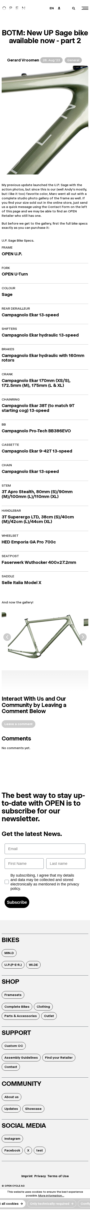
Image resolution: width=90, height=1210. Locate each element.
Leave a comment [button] (18, 724)
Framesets (13, 995)
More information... (51, 1195)
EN (52, 8)
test (39, 1150)
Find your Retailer (59, 1058)
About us (11, 1097)
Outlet (49, 1016)
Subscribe (17, 902)
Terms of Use (58, 1176)
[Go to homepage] (14, 8)
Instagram (12, 1139)
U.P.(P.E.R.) (13, 965)
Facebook (12, 1150)
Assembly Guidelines (21, 1058)
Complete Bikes (17, 1007)
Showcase (33, 1109)
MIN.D (9, 953)
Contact (10, 1067)
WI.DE (33, 965)
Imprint (27, 1176)
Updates (11, 1109)
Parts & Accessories (20, 1016)
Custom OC (13, 1046)
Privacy (40, 1176)
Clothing (43, 1007)
